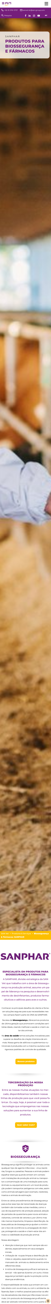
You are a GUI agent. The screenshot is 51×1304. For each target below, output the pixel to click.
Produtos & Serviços (21, 933)
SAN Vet (5, 933)
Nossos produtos (26, 1061)
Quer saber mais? (26, 1125)
